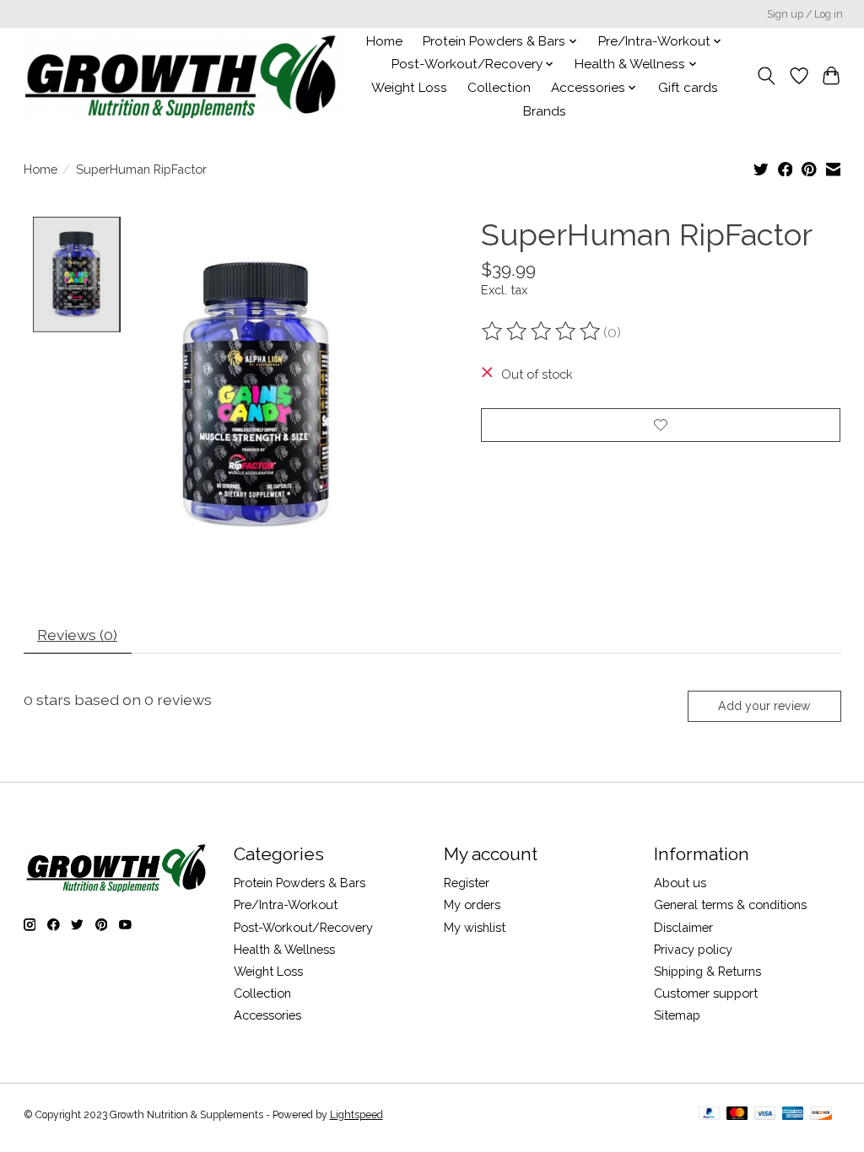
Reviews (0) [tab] (77, 634)
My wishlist (474, 927)
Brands (544, 111)
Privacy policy (693, 949)
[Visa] (765, 1114)
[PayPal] (710, 1114)
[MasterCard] (737, 1114)
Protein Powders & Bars (299, 882)
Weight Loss (409, 87)
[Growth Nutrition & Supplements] (181, 76)
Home (384, 41)
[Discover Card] (821, 1114)
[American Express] (793, 1114)
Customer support (706, 993)
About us (680, 882)
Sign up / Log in (805, 14)
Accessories (267, 1015)
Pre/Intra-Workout (286, 904)
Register (466, 882)
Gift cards (688, 87)
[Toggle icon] (765, 76)
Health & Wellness (284, 949)
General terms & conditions (730, 904)
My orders (472, 904)
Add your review (764, 706)
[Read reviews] (542, 331)
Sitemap (677, 1015)
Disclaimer (683, 927)
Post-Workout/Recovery (303, 927)
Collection (499, 87)
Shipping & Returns (707, 971)
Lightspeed (356, 1115)
